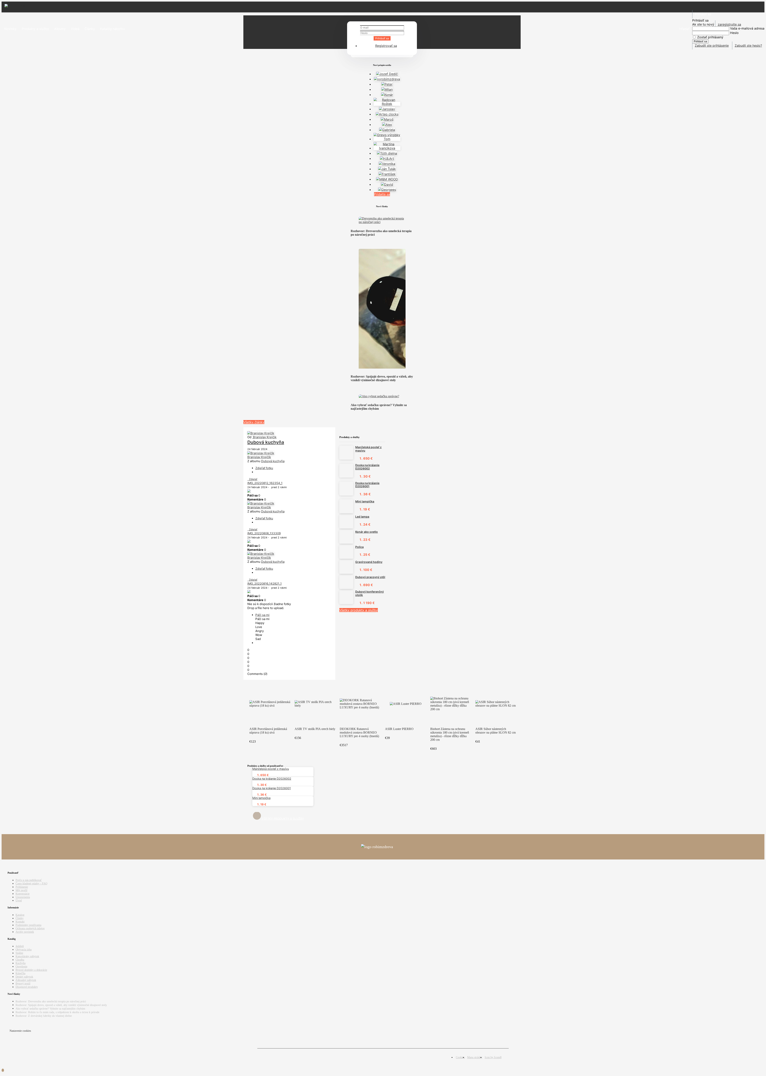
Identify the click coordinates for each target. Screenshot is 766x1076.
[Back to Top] (3, 1070)
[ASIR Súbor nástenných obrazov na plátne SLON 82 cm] (496, 703)
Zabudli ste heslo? (748, 45)
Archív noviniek (25, 931)
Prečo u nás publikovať (29, 880)
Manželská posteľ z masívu (368, 449)
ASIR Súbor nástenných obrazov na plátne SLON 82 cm (495, 730)
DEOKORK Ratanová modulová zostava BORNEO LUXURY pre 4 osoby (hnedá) (359, 732)
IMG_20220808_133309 (264, 533)
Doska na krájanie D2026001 (367, 485)
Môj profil (21, 890)
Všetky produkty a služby (358, 610)
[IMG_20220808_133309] (249, 542)
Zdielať (252, 479)
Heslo (734, 33)
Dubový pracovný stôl (370, 577)
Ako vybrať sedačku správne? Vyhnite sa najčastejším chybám (379, 406)
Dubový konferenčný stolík (369, 593)
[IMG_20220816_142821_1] (249, 592)
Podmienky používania (28, 925)
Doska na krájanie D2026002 (367, 467)
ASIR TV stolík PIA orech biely (315, 729)
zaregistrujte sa (729, 24)
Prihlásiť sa (382, 38)
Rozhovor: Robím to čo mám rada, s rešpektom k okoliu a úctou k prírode (57, 1012)
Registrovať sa (386, 46)
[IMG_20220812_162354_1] (249, 491)
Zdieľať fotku (264, 468)
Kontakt (20, 921)
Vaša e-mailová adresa (747, 28)
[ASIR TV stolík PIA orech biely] (315, 703)
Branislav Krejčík (264, 437)
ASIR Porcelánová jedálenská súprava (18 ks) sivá (268, 730)
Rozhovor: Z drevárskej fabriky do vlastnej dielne (44, 1015)
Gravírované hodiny (368, 562)
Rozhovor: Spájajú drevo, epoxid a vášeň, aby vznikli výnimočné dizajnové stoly (382, 378)
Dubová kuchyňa (265, 442)
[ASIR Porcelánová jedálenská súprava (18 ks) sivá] (270, 703)
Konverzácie (23, 893)
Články (20, 918)
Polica (359, 547)
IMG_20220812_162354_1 (264, 483)
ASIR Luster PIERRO (399, 729)
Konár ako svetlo (366, 531)
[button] (684, 29)
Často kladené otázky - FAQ (31, 883)
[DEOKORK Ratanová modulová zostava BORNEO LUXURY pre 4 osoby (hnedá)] (360, 703)
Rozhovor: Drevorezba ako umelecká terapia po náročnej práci (51, 1001)
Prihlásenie (22, 886)
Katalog (20, 914)
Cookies (460, 1057)
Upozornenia (23, 897)
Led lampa (362, 516)
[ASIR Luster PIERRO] (405, 704)
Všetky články (253, 422)
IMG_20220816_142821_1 (264, 583)
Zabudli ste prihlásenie (712, 45)
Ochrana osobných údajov (30, 928)
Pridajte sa (382, 194)
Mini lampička (364, 501)
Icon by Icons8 (493, 1057)
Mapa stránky (474, 1057)
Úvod (19, 900)
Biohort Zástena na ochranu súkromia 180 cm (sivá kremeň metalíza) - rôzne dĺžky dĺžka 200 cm (449, 734)
